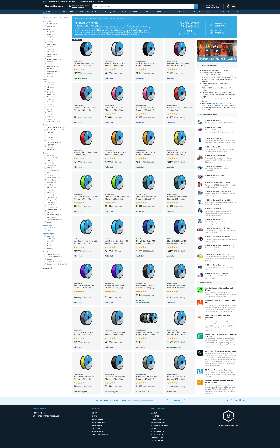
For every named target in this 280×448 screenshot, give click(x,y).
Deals (45, 252)
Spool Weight (48, 234)
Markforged (52, 185)
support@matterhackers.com (46, 416)
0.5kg (50, 236)
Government (98, 431)
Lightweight (52, 145)
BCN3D (50, 163)
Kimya (50, 175)
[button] (78, 6)
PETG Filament (149, 12)
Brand (45, 153)
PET (50, 37)
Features (46, 125)
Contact (155, 416)
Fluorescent (52, 137)
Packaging (47, 225)
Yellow (51, 94)
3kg (49, 243)
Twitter (227, 400)
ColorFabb (51, 165)
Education (97, 425)
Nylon (50, 49)
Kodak (50, 173)
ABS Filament (137, 12)
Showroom (97, 419)
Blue (50, 99)
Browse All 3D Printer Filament (56, 17)
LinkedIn (236, 400)
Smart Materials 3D (54, 210)
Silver (50, 116)
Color (45, 80)
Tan (49, 109)
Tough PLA (52, 44)
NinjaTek (51, 187)
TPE (50, 76)
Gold (50, 114)
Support (96, 428)
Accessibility (157, 441)
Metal (50, 51)
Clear (50, 112)
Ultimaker (223, 103)
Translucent (52, 149)
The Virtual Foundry (54, 214)
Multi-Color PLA (53, 122)
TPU (50, 74)
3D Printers (73, 12)
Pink (50, 104)
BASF (50, 160)
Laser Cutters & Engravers (226, 12)
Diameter (47, 21)
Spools (51, 230)
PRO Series (52, 197)
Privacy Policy (157, 434)
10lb (50, 248)
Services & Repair (100, 434)
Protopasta (52, 200)
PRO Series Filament (163, 12)
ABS (50, 34)
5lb (49, 246)
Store (82, 18)
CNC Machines (210, 12)
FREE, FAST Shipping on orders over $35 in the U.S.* (60, 1)
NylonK (50, 192)
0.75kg (51, 238)
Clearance (51, 259)
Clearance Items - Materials (57, 264)
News (94, 416)
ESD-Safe (51, 132)
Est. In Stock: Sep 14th (174, 347)
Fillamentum (53, 170)
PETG (50, 39)
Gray (50, 84)
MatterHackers (53, 177)
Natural (51, 119)
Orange (51, 92)
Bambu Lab (99, 12)
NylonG (51, 190)
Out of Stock (140, 347)
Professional (98, 422)
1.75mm (52, 24)
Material (46, 29)
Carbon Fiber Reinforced (56, 127)
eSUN (50, 168)
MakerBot (51, 182)
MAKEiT (204, 105)
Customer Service (85, 1)
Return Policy (157, 431)
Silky (50, 147)
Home (76, 18)
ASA (50, 47)
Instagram (232, 400)
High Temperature (54, 142)
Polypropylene (53, 71)
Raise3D (211, 105)
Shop (94, 413)
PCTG (50, 42)
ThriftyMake (53, 217)
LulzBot (229, 103)
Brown (50, 107)
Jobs (153, 428)
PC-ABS (50, 69)
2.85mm (51, 26)
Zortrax (51, 222)
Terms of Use (157, 437)
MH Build (52, 180)
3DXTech (51, 155)
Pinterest (240, 400)
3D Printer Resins (197, 12)
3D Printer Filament (86, 12)
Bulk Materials (53, 254)
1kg (50, 241)
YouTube (244, 400)
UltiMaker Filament (54, 219)
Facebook (223, 400)
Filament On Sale (54, 261)
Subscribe (176, 401)
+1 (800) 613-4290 (97, 1)
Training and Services (112, 12)
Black (50, 82)
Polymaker (52, 202)
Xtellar (50, 212)
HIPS (50, 64)
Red (50, 89)
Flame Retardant (53, 135)
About (154, 413)
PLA (50, 32)
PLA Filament (126, 12)
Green (51, 97)
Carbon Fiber (52, 54)
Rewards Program (159, 425)
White (51, 87)
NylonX (50, 195)
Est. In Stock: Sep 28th (80, 78)
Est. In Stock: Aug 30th (143, 302)
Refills (51, 228)
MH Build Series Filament (181, 12)
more (226, 105)
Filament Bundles (54, 257)
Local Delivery (158, 422)
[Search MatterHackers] (196, 6)
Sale (56, 12)
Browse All (47, 268)
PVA (49, 56)
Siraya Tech (52, 207)
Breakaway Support (54, 59)
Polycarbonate (53, 66)
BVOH (50, 61)
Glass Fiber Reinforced (55, 130)
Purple (50, 102)
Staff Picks (64, 12)
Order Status (157, 419)
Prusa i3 (217, 105)
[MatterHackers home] (54, 6)
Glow (50, 140)
